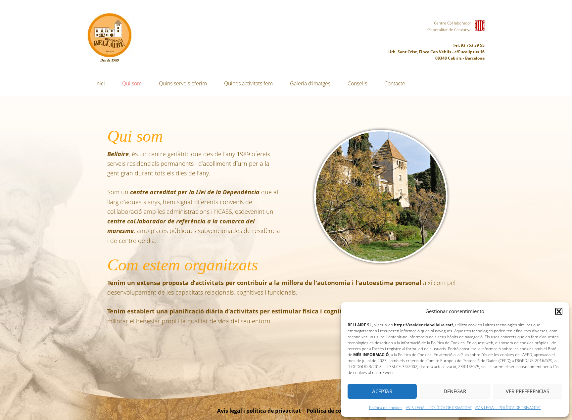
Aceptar (382, 391)
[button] (558, 311)
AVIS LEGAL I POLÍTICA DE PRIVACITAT (439, 407)
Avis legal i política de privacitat (259, 410)
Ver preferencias (527, 391)
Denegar (455, 391)
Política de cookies (386, 407)
